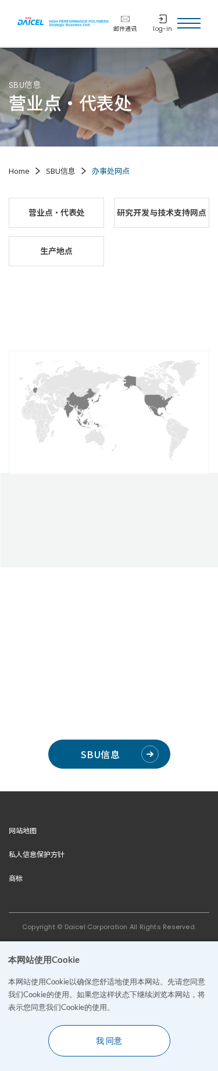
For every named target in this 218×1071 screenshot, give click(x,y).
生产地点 (56, 250)
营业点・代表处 (56, 212)
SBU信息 (100, 754)
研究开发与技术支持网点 (161, 212)
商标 (16, 878)
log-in (162, 28)
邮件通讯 (125, 28)
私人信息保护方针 (37, 854)
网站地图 (23, 830)
